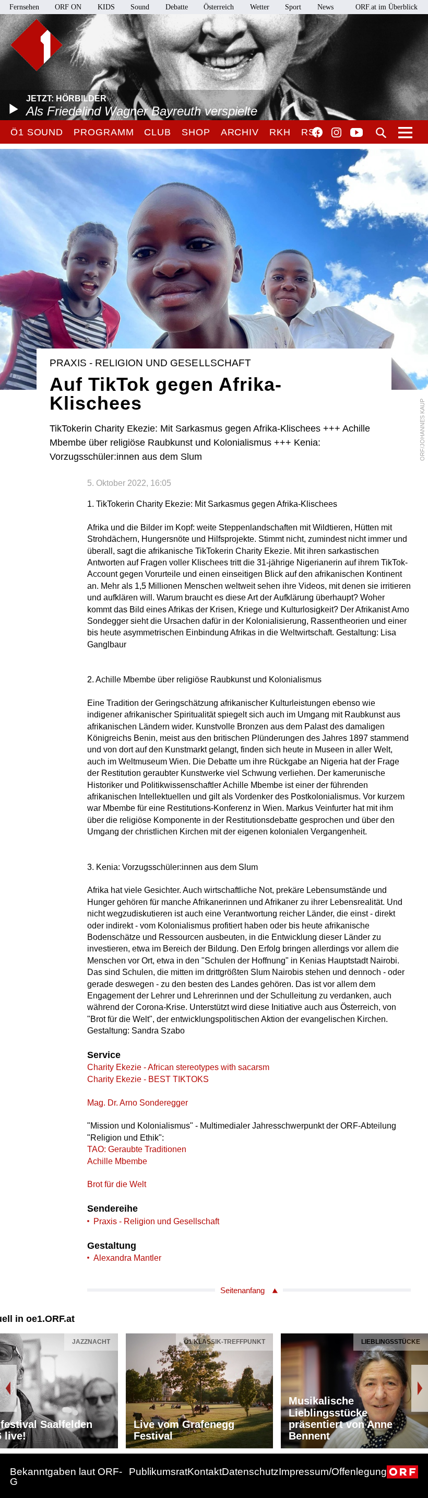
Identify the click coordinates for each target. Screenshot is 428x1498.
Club (157, 132)
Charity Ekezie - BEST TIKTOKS (148, 1079)
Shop (196, 132)
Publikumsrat (158, 1471)
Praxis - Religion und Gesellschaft (156, 1221)
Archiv (240, 132)
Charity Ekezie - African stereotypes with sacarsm (178, 1067)
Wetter (259, 7)
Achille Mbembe (117, 1161)
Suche (381, 132)
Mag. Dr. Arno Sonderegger (137, 1102)
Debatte (176, 7)
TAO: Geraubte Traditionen (136, 1149)
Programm (104, 132)
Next (419, 1388)
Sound (139, 7)
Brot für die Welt (116, 1184)
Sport (293, 7)
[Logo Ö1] (36, 45)
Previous (8, 1388)
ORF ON (68, 7)
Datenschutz (250, 1471)
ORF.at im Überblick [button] (386, 7)
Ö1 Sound (36, 132)
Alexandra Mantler (127, 1257)
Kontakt (204, 1471)
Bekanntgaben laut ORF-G (66, 1476)
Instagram (336, 132)
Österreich (219, 7)
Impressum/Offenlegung (333, 1471)
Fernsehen (24, 7)
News (325, 7)
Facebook (317, 132)
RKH (280, 132)
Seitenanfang (242, 1290)
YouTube (356, 133)
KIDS (106, 7)
